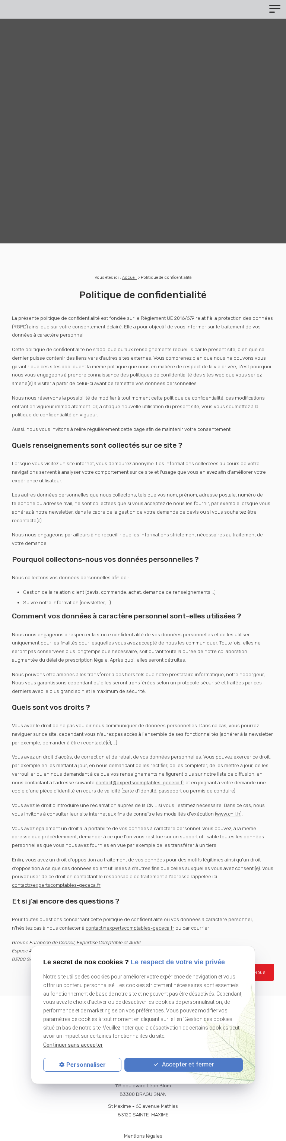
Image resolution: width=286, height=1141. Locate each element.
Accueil (129, 277)
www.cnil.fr (228, 814)
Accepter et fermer (187, 1064)
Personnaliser (86, 1064)
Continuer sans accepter (73, 1045)
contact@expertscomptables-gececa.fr (140, 782)
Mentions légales (143, 1136)
